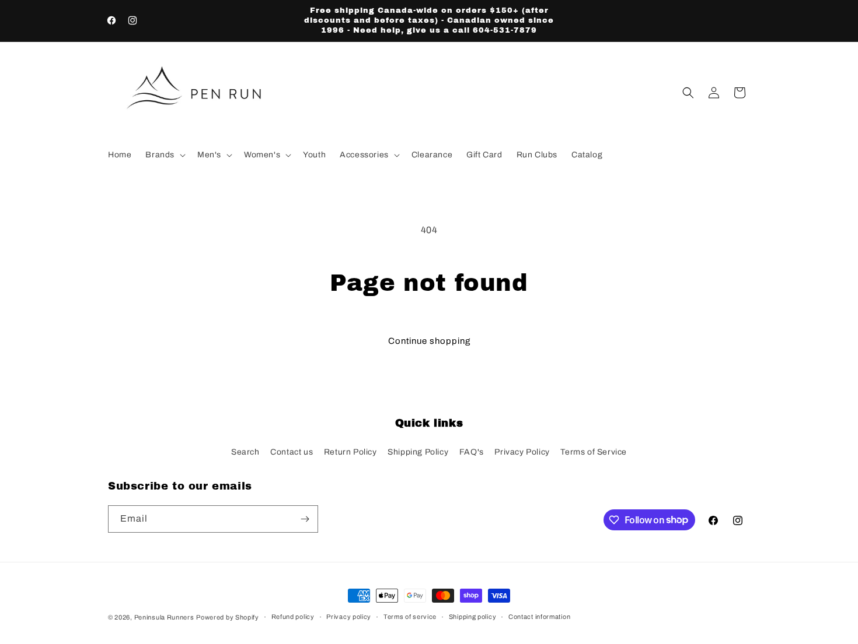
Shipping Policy (418, 452)
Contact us (291, 452)
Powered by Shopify (227, 617)
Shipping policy (473, 616)
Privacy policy (348, 616)
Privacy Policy (521, 452)
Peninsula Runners (164, 617)
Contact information (539, 616)
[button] (164, 155)
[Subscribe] (305, 519)
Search (245, 452)
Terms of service (410, 616)
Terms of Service (593, 452)
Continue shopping (429, 341)
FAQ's (471, 452)
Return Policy (350, 452)
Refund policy (293, 616)
